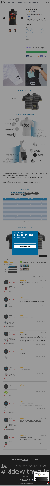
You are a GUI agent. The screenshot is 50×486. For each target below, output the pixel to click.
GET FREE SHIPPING (25, 246)
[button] (47, 483)
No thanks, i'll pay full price (25, 250)
